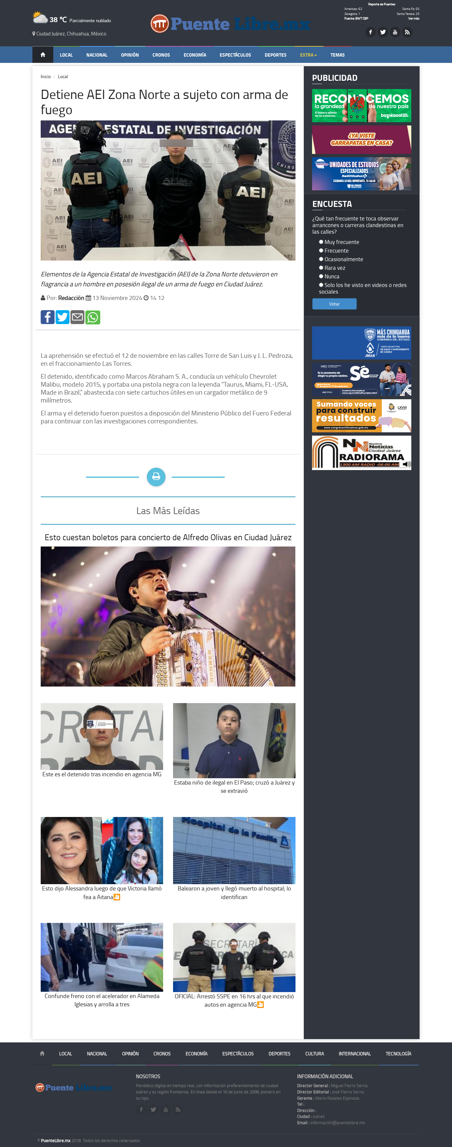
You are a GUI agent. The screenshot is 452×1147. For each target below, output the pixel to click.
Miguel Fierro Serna (332, 1085)
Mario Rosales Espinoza (328, 1098)
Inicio (46, 76)
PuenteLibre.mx (56, 1140)
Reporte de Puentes (381, 4)
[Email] (77, 316)
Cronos (161, 54)
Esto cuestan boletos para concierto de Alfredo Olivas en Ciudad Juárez (168, 537)
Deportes (276, 54)
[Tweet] (62, 316)
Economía (195, 54)
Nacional (97, 54)
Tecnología (398, 1053)
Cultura (314, 1053)
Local (66, 54)
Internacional (355, 1053)
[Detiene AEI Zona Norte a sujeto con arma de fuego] (48, 316)
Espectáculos (235, 54)
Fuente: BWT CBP (356, 18)
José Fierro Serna (330, 1092)
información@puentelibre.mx (331, 1122)
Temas (338, 54)
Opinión (130, 54)
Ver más (414, 18)
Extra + (308, 54)
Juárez (311, 1116)
